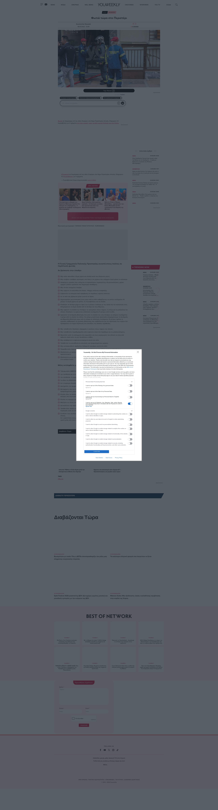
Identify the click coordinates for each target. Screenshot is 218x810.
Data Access (109, 457)
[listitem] (109, 382)
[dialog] (109, 405)
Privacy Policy (118, 457)
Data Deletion (99, 457)
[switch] (130, 385)
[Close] (138, 352)
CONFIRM (97, 451)
